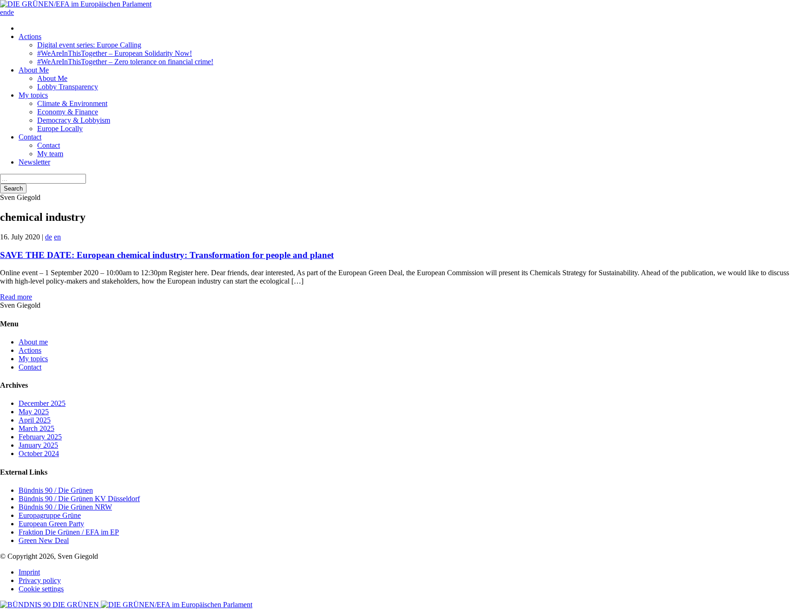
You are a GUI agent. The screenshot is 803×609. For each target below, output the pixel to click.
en (3, 12)
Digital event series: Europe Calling (89, 45)
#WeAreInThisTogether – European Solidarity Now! (114, 53)
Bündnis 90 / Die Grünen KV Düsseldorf (79, 499)
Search (13, 188)
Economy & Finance (67, 112)
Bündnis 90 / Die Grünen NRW (65, 507)
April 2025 (35, 420)
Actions (30, 36)
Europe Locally (60, 128)
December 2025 (42, 403)
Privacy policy (40, 580)
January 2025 (38, 445)
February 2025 (40, 437)
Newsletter (34, 162)
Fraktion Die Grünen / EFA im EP (69, 532)
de (10, 12)
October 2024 (39, 453)
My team (50, 154)
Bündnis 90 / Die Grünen (56, 490)
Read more (16, 297)
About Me (34, 70)
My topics (33, 95)
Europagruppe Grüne (50, 515)
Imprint (29, 572)
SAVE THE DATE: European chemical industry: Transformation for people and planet (167, 255)
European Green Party (51, 524)
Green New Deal (44, 540)
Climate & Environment (72, 103)
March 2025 (36, 428)
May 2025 (34, 412)
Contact (30, 137)
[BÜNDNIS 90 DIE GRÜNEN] (50, 605)
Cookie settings (41, 589)
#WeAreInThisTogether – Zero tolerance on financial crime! (125, 62)
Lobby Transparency (67, 87)
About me (33, 342)
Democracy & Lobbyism (73, 120)
